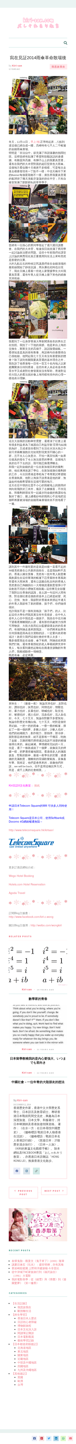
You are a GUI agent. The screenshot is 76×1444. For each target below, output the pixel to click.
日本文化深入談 (27, 1329)
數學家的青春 (38, 999)
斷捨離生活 (24, 1311)
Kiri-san (17, 65)
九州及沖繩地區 (27, 1370)
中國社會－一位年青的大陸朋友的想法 (38, 1082)
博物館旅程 (24, 1325)
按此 (37, 785)
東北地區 (23, 1351)
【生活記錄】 (20, 1303)
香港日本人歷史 (27, 1318)
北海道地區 (24, 1348)
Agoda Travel (17, 893)
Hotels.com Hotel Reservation (27, 884)
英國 (20, 1377)
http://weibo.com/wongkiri (46, 925)
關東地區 (23, 1355)
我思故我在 (58, 66)
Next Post (52, 1190)
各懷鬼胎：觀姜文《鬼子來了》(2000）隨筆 (38, 1261)
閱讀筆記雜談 (26, 1333)
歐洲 (20, 1381)
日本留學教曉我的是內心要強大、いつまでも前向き (38, 1061)
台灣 (20, 1384)
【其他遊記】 (20, 1373)
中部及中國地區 (27, 1362)
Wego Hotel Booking (21, 876)
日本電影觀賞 (26, 1336)
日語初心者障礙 (27, 1322)
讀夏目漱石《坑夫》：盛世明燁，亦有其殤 (38, 1264)
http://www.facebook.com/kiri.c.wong (31, 917)
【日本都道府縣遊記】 (25, 1344)
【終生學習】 (20, 1314)
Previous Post (25, 1192)
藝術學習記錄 (26, 1340)
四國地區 (23, 1366)
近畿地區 (23, 1359)
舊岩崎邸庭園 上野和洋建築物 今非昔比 (35, 1268)
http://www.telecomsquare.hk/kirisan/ (31, 830)
